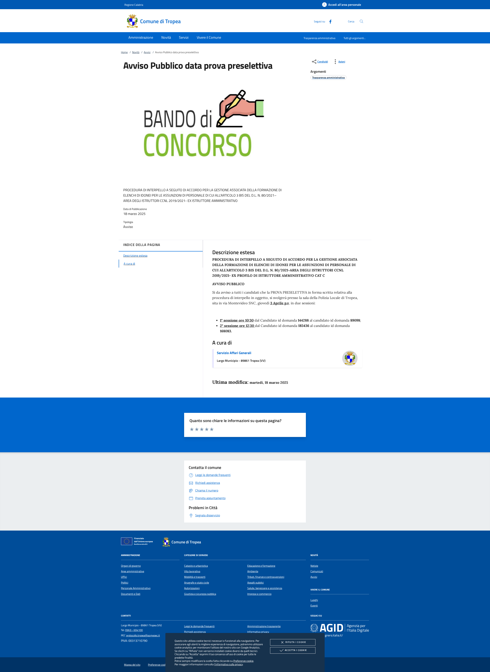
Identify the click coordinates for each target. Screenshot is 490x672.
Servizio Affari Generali (234, 352)
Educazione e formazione (261, 566)
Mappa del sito (132, 665)
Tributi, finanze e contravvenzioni (265, 577)
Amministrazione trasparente (264, 626)
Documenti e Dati (130, 594)
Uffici (124, 577)
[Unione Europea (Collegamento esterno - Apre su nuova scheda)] (138, 542)
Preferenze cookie (243, 661)
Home (124, 52)
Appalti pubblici (255, 583)
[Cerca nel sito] (361, 21)
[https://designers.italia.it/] (339, 628)
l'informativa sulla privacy (228, 664)
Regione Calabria (133, 5)
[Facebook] (329, 21)
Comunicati (316, 571)
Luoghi (314, 600)
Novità (135, 52)
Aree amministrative (132, 571)
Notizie (314, 566)
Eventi (314, 605)
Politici (124, 583)
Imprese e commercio (259, 594)
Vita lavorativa (192, 571)
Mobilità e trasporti (194, 577)
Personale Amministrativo (135, 588)
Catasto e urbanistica (196, 566)
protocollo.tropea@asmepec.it (143, 635)
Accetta (296, 650)
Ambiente (252, 571)
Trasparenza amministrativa (319, 38)
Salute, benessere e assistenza (264, 588)
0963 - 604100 (134, 630)
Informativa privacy (258, 632)
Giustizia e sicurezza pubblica (200, 594)
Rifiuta (295, 642)
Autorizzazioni (192, 588)
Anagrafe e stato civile (196, 583)
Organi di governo (131, 566)
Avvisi (147, 52)
